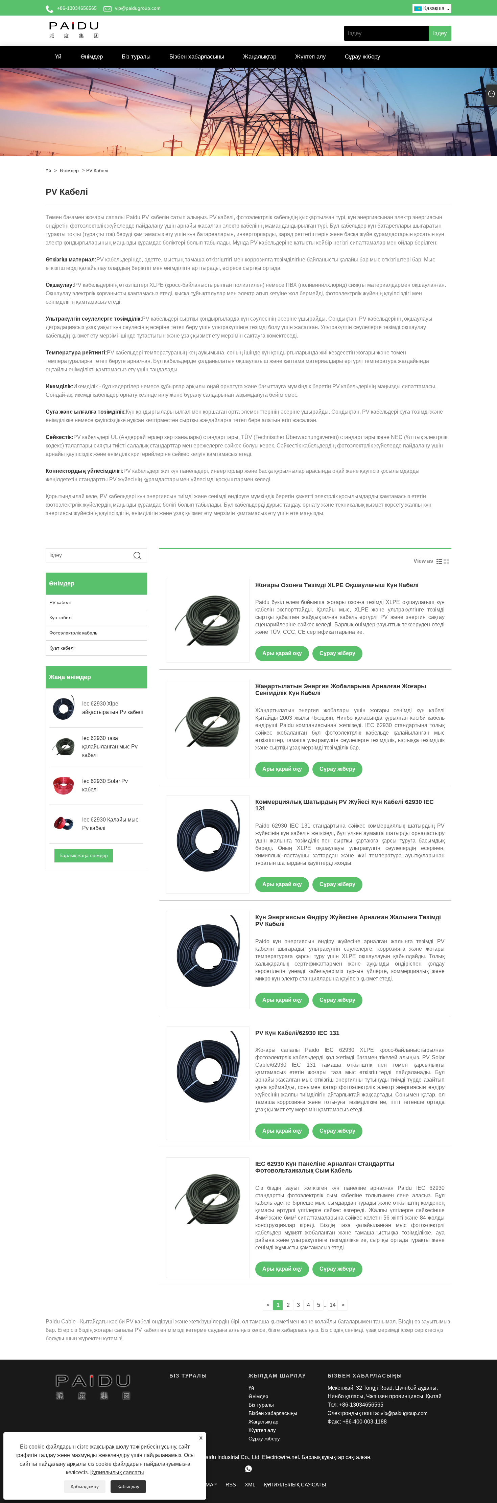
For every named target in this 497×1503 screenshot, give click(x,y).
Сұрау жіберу (362, 56)
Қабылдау (128, 1486)
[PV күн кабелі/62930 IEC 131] (207, 1067)
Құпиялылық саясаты (117, 1472)
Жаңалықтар (259, 56)
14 (333, 1305)
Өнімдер (91, 56)
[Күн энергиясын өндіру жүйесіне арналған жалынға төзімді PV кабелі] (207, 952)
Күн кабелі (60, 617)
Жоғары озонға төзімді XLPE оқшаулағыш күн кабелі (337, 585)
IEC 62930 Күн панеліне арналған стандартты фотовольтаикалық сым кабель (324, 1167)
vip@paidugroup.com (138, 8)
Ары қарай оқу (282, 653)
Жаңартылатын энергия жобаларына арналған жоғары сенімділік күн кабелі (340, 689)
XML (250, 1484)
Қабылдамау (85, 1486)
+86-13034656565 (77, 8)
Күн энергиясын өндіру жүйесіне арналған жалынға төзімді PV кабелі (348, 920)
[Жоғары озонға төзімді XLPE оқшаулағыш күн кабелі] (207, 620)
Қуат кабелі (61, 648)
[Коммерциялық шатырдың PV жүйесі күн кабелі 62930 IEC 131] (207, 837)
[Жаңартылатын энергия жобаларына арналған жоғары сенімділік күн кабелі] (207, 721)
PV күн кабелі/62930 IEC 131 (297, 1033)
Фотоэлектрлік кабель (73, 632)
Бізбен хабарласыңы (196, 56)
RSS (231, 1484)
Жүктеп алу (310, 56)
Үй (58, 56)
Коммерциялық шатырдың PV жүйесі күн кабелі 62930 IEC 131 (344, 805)
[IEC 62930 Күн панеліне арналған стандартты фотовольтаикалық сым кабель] (207, 1199)
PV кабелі (97, 170)
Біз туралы (136, 56)
